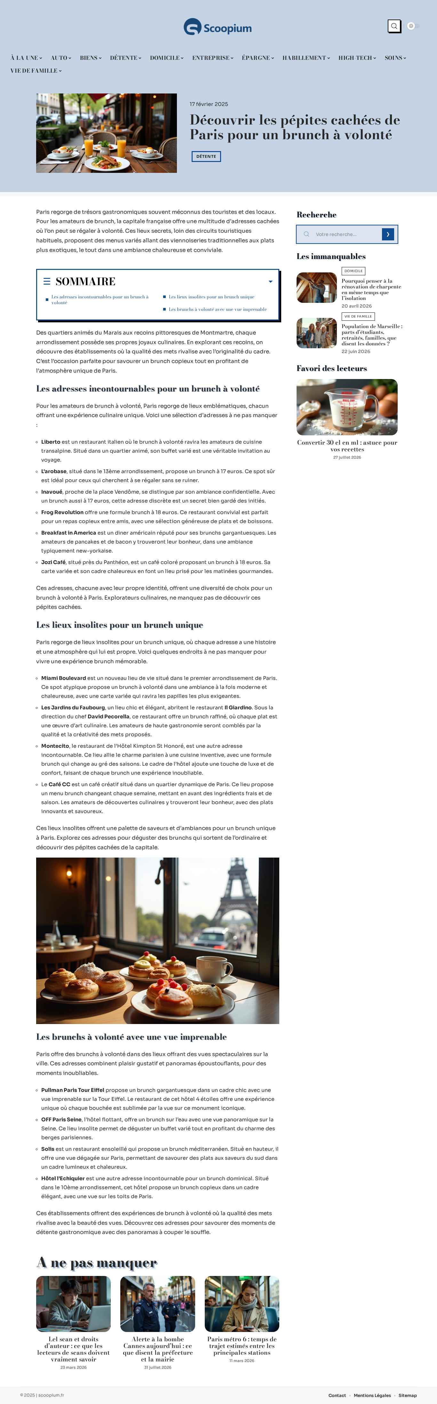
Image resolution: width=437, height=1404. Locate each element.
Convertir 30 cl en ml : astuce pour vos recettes (347, 446)
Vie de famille (358, 316)
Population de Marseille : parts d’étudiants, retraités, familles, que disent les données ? (372, 334)
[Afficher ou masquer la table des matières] (194, 282)
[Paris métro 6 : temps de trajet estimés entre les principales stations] (242, 1304)
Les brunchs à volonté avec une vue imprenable (218, 309)
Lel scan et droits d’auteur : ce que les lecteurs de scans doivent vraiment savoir (73, 1349)
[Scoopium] (218, 26)
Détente (206, 156)
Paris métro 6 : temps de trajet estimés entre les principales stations (242, 1346)
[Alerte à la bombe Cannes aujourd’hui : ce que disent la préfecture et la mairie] (157, 1304)
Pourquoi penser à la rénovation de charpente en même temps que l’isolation (371, 289)
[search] (394, 26)
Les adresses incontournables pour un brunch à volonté (100, 299)
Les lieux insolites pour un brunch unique (211, 296)
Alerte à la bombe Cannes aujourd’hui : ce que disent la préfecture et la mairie (158, 1349)
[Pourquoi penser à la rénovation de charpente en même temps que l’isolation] (317, 287)
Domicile (354, 271)
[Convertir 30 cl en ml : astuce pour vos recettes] (347, 407)
